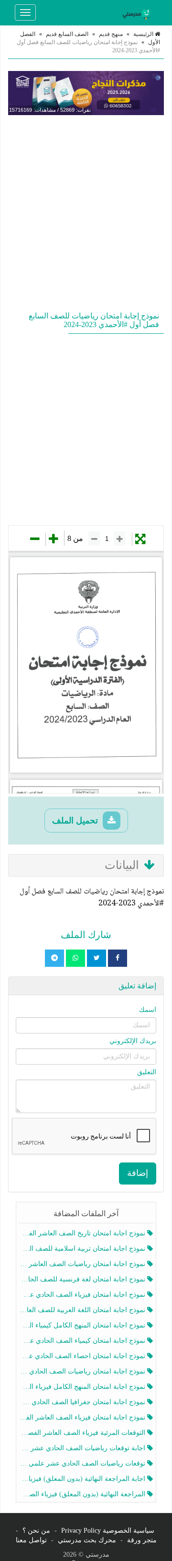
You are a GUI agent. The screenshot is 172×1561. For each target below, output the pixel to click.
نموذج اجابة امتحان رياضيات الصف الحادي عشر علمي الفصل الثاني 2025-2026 (83, 1371)
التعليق (146, 1072)
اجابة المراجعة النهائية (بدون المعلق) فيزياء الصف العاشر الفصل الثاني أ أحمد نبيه (83, 1478)
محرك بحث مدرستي (87, 1540)
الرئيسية (144, 34)
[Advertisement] (86, 211)
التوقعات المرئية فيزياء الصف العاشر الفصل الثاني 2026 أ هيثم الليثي (83, 1432)
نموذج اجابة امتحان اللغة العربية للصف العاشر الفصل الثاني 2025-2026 (83, 1310)
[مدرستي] (138, 12)
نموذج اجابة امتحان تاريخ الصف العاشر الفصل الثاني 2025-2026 (83, 1233)
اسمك (147, 1009)
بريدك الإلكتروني (132, 1041)
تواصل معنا (31, 1540)
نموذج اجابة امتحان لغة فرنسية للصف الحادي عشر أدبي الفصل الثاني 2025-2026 (83, 1279)
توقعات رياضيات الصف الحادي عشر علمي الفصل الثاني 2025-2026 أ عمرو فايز (83, 1463)
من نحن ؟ (36, 1530)
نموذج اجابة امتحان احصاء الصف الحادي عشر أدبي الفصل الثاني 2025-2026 (83, 1356)
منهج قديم (111, 34)
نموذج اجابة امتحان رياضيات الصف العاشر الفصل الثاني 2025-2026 (83, 1264)
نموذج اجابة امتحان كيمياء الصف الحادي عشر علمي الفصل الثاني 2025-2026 (83, 1340)
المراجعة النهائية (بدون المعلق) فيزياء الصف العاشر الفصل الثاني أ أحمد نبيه (83, 1494)
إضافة (137, 1173)
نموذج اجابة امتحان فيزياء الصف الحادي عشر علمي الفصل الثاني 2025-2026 (83, 1294)
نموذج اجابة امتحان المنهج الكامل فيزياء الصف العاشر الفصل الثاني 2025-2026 (83, 1386)
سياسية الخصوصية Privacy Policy (107, 1530)
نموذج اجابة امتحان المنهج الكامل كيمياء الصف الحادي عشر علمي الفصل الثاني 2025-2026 (83, 1325)
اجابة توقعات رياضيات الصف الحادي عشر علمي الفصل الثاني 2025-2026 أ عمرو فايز (83, 1448)
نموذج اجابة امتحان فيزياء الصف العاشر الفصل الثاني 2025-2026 (83, 1417)
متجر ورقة (142, 1540)
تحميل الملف (76, 820)
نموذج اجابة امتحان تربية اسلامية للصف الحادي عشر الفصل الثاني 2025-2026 (83, 1248)
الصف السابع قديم (67, 34)
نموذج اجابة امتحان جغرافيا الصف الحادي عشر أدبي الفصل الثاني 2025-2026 (83, 1402)
